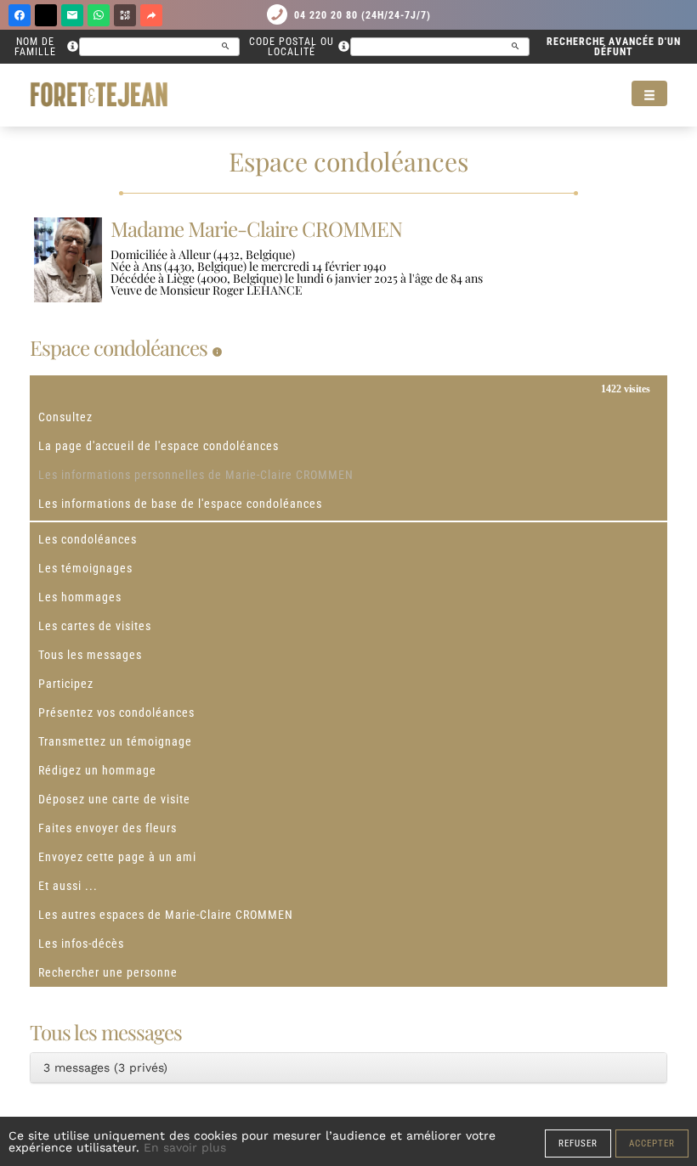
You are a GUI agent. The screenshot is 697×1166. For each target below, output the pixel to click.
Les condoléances (87, 539)
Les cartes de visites (94, 626)
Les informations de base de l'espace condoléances (180, 503)
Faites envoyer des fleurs (107, 828)
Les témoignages (85, 568)
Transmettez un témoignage (115, 741)
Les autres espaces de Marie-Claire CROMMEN (165, 914)
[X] (46, 15)
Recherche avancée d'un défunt (614, 47)
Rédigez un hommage (97, 770)
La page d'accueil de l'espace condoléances (158, 446)
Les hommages (80, 597)
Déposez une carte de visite (114, 799)
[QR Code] (125, 15)
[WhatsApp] (99, 15)
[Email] (72, 15)
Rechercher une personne (108, 972)
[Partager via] (151, 15)
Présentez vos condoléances (116, 712)
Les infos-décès (81, 943)
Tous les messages (90, 655)
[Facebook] (19, 15)
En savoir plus (185, 1147)
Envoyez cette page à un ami (117, 857)
